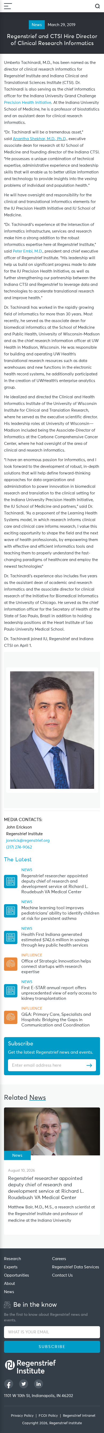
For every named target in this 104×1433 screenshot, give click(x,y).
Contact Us (62, 1275)
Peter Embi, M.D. (28, 251)
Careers (59, 1259)
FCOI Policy (48, 1416)
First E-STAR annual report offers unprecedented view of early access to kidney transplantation (59, 993)
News (9, 1292)
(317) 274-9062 (19, 847)
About (9, 1284)
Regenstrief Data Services (75, 1267)
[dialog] (97, 6)
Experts (11, 1267)
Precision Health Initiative (27, 103)
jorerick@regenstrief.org (28, 841)
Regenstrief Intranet (79, 1416)
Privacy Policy (22, 1416)
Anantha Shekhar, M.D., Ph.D (39, 139)
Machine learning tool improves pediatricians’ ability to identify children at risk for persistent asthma (60, 913)
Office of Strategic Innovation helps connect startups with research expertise (56, 966)
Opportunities (16, 1275)
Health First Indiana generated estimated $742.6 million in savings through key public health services (55, 939)
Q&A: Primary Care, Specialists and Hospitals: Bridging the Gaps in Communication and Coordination (56, 1019)
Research (12, 1259)
